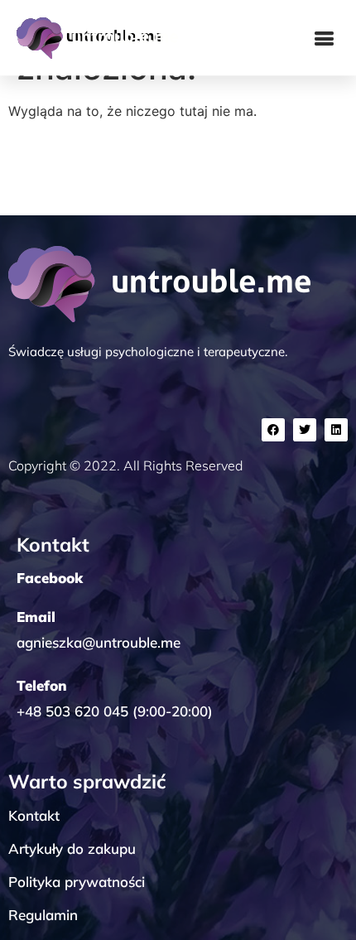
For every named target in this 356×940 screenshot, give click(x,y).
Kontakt (34, 815)
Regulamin (43, 914)
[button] (324, 38)
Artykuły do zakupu (72, 848)
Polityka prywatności (76, 881)
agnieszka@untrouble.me (98, 642)
